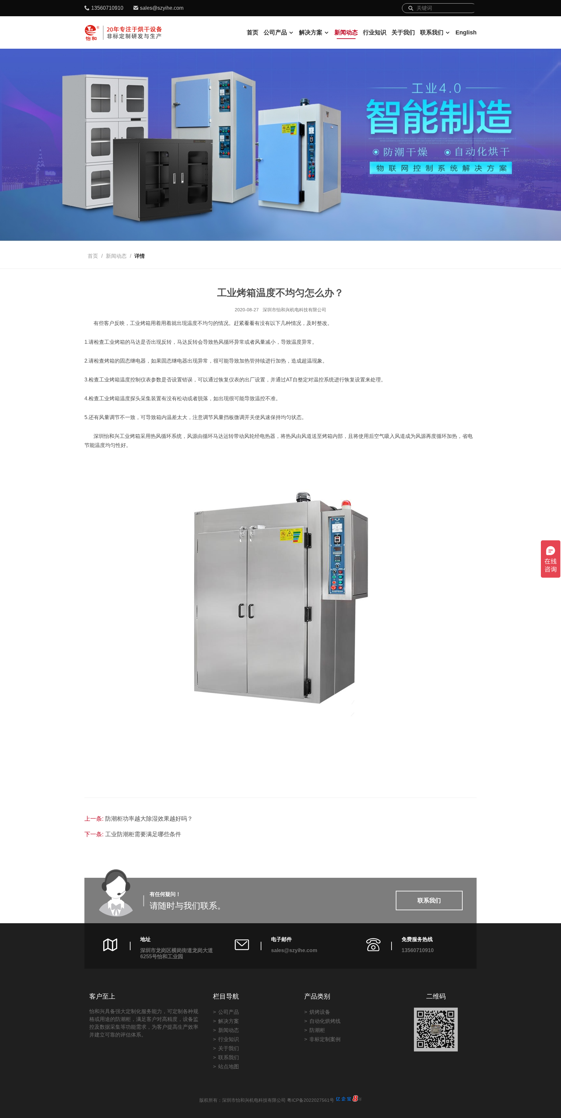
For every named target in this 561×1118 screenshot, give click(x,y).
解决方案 (310, 32)
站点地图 (228, 1066)
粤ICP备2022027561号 (310, 1100)
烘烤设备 (319, 1012)
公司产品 (275, 32)
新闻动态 (346, 32)
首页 (252, 32)
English (466, 32)
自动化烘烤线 (325, 1021)
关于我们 (403, 32)
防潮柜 (317, 1030)
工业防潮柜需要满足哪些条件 (143, 834)
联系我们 (431, 32)
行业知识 (374, 32)
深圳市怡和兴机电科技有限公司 (294, 309)
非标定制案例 (325, 1039)
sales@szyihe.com (161, 8)
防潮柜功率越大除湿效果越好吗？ (149, 818)
